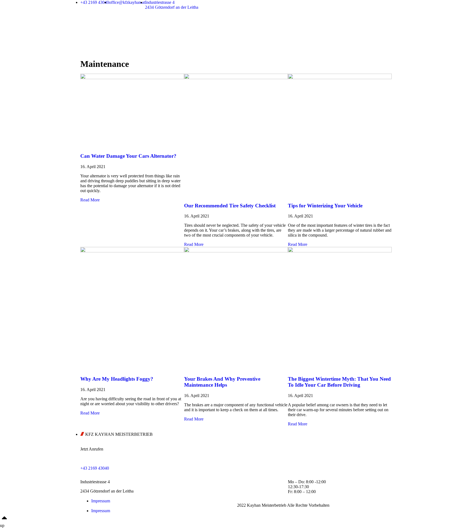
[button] (158, 505)
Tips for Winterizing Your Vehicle (325, 205)
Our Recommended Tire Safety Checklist (230, 205)
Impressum (100, 501)
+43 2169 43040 (94, 468)
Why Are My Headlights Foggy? (116, 379)
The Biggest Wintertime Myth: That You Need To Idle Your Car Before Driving (339, 382)
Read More (90, 200)
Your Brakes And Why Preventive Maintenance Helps (222, 382)
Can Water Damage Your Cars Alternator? (128, 156)
